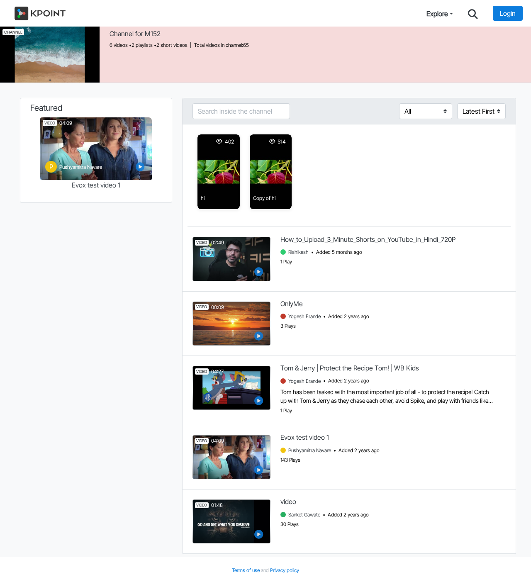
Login (508, 13)
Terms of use (246, 570)
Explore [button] (437, 14)
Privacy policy (284, 570)
